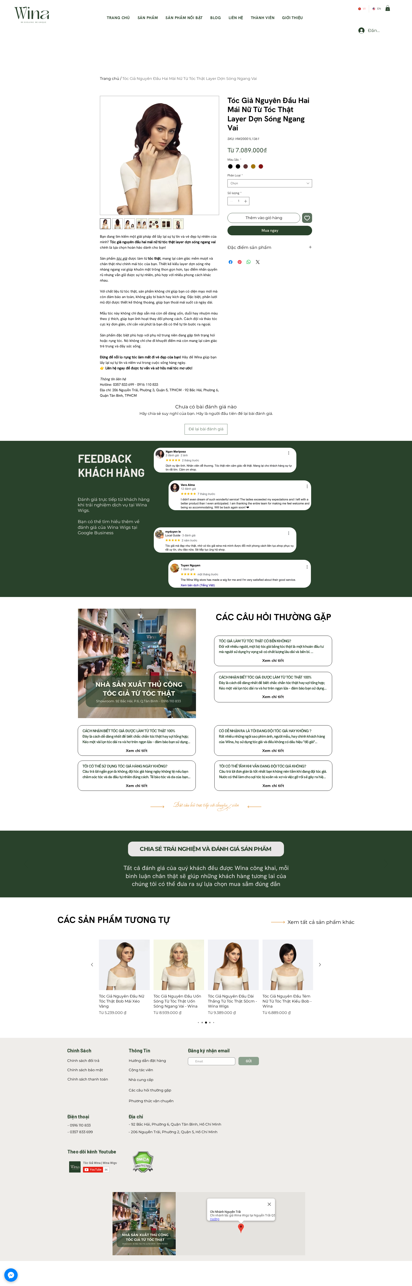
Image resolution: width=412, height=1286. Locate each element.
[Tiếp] (386, 864)
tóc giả (121, 258)
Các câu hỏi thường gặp (150, 1090)
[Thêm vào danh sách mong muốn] (307, 218)
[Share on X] (258, 262)
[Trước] (26, 864)
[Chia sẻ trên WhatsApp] (249, 262)
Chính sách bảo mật (85, 1070)
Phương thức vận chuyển (151, 1101)
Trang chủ (109, 78)
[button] (387, 8)
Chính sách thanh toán (87, 1079)
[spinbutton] (238, 201)
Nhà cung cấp (141, 1079)
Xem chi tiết (273, 660)
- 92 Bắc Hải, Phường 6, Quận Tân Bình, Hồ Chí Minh (175, 1124)
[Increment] (246, 201)
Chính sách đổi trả (83, 1060)
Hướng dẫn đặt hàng (147, 1060)
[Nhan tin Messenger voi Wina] (11, 1275)
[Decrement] (231, 201)
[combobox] (269, 183)
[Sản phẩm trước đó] (92, 964)
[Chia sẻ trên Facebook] (230, 262)
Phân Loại (235, 175)
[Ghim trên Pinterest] (239, 262)
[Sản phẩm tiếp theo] (320, 964)
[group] (206, 977)
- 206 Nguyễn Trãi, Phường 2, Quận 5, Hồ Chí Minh (173, 1132)
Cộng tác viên (141, 1070)
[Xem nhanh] (124, 965)
